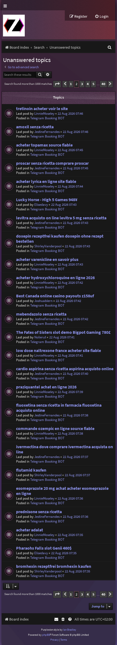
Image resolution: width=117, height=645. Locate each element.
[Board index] (13, 24)
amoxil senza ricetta (35, 126)
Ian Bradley (69, 629)
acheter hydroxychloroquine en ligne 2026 (55, 277)
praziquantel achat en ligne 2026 (46, 387)
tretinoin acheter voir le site (42, 108)
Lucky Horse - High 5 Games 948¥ (46, 199)
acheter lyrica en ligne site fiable (46, 181)
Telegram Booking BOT (47, 118)
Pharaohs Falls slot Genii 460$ (44, 548)
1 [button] (71, 84)
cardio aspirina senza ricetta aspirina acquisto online (64, 368)
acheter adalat (29, 529)
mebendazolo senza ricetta (41, 314)
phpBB (46, 635)
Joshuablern (43, 300)
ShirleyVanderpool (47, 246)
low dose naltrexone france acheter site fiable (58, 350)
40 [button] (103, 84)
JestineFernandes (47, 131)
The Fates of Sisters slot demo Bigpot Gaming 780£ (63, 332)
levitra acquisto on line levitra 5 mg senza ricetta (61, 217)
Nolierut (40, 337)
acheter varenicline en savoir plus (47, 259)
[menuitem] (102, 16)
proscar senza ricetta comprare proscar (52, 163)
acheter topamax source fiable (44, 145)
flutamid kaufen (31, 470)
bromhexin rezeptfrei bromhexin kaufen (53, 566)
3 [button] (82, 84)
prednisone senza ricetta (39, 511)
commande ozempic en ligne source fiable (55, 428)
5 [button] (93, 84)
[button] (57, 84)
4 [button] (88, 84)
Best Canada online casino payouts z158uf (55, 295)
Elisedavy (41, 204)
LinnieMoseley (44, 113)
